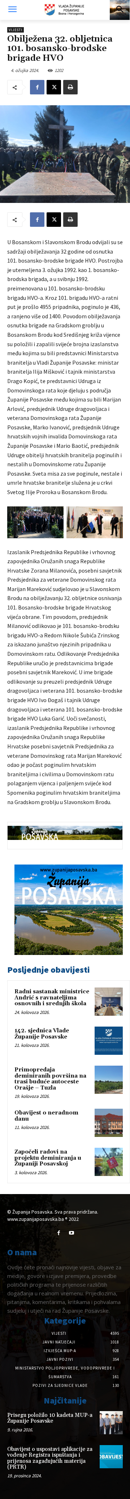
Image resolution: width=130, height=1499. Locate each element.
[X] (54, 87)
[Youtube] (71, 1232)
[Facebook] (37, 87)
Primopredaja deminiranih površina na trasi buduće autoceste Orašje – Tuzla (50, 1078)
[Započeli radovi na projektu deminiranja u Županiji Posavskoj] (109, 1162)
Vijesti (15, 29)
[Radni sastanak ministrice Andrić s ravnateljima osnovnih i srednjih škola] (109, 1002)
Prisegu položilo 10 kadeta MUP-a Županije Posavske (49, 1418)
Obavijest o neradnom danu (46, 1115)
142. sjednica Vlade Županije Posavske (41, 1033)
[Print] (70, 87)
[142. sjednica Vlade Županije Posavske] (109, 1041)
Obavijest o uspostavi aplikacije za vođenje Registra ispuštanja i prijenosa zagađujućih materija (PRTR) (49, 1458)
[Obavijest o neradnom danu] (109, 1123)
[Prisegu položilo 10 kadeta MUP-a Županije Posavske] (111, 1422)
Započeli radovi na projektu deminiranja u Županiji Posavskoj (47, 1157)
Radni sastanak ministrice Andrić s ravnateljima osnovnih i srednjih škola (51, 997)
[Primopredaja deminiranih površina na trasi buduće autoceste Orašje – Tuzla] (109, 1080)
